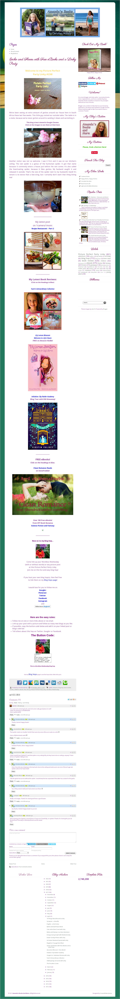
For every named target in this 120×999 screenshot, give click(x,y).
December (50, 894)
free (25, 689)
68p (24, 815)
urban (101, 272)
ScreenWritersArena (106, 993)
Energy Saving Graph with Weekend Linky (58, 935)
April (48, 916)
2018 (47, 889)
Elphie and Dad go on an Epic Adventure (58, 932)
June (48, 911)
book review (67, 687)
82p (23, 729)
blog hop (60, 687)
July (48, 908)
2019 (47, 887)
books (12, 689)
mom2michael (18, 752)
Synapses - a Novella (53, 921)
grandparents (104, 265)
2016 (47, 976)
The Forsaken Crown (52, 963)
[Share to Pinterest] (19, 695)
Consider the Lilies (86, 181)
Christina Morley (20, 719)
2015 (47, 978)
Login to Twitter (52, 844)
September (50, 903)
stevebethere (17, 729)
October (49, 900)
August (49, 905)
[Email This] (12, 695)
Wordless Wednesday (52, 689)
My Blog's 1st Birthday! (89, 205)
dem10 (93, 309)
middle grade (82, 268)
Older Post (73, 864)
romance (88, 270)
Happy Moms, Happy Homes (89, 179)
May (48, 913)
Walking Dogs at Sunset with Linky (56, 961)
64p (23, 775)
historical (80, 267)
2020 (47, 884)
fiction (84, 265)
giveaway (94, 265)
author (92, 256)
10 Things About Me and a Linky (56, 918)
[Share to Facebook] (17, 695)
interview (99, 267)
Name (11, 846)
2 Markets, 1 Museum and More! (99, 197)
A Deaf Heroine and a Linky (98, 235)
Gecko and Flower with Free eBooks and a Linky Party (59, 946)
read (107, 268)
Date (15, 703)
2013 (47, 984)
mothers (91, 268)
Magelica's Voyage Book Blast (55, 943)
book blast (107, 258)
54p (23, 752)
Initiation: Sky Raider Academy (55, 952)
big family (99, 256)
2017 (47, 892)
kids (107, 267)
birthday (108, 256)
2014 (47, 981)
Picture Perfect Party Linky (38, 689)
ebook (21, 689)
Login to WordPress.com (42, 844)
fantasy (108, 263)
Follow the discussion (74, 699)
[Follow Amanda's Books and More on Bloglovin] (42, 606)
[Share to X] (16, 695)
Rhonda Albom (18, 775)
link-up (29, 689)
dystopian (81, 263)
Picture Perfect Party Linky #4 (98, 227)
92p (26, 719)
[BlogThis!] (14, 695)
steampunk (84, 272)
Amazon (55, 687)
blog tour (97, 258)
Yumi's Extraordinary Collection (55, 958)
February (50, 969)
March (49, 967)
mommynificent (18, 815)
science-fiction (107, 270)
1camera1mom (85, 176)
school (97, 270)
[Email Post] (10, 695)
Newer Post (12, 864)
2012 (47, 987)
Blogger (105, 309)
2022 (47, 879)
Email (32, 846)
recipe (80, 270)
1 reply (17, 715)
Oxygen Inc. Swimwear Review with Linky (58, 955)
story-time (94, 272)
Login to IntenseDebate (31, 844)
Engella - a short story (53, 924)
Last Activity (25, 703)
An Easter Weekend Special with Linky (57, 940)
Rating (20, 703)
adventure (81, 256)
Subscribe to (13, 853)
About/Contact (15, 51)
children (16, 689)
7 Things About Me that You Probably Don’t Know (95, 220)
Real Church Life (85, 183)
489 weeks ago (20, 706)
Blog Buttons (14, 53)
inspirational (90, 267)
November (50, 897)
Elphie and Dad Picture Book (55, 926)
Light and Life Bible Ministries (89, 186)
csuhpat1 (16, 795)
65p (20, 795)
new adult (100, 268)
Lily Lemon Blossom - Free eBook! (56, 950)
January (49, 972)
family (100, 263)
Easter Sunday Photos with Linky (56, 937)
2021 (47, 881)
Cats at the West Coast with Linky (56, 929)
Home (12, 49)
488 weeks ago (29, 815)
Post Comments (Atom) (25, 867)
